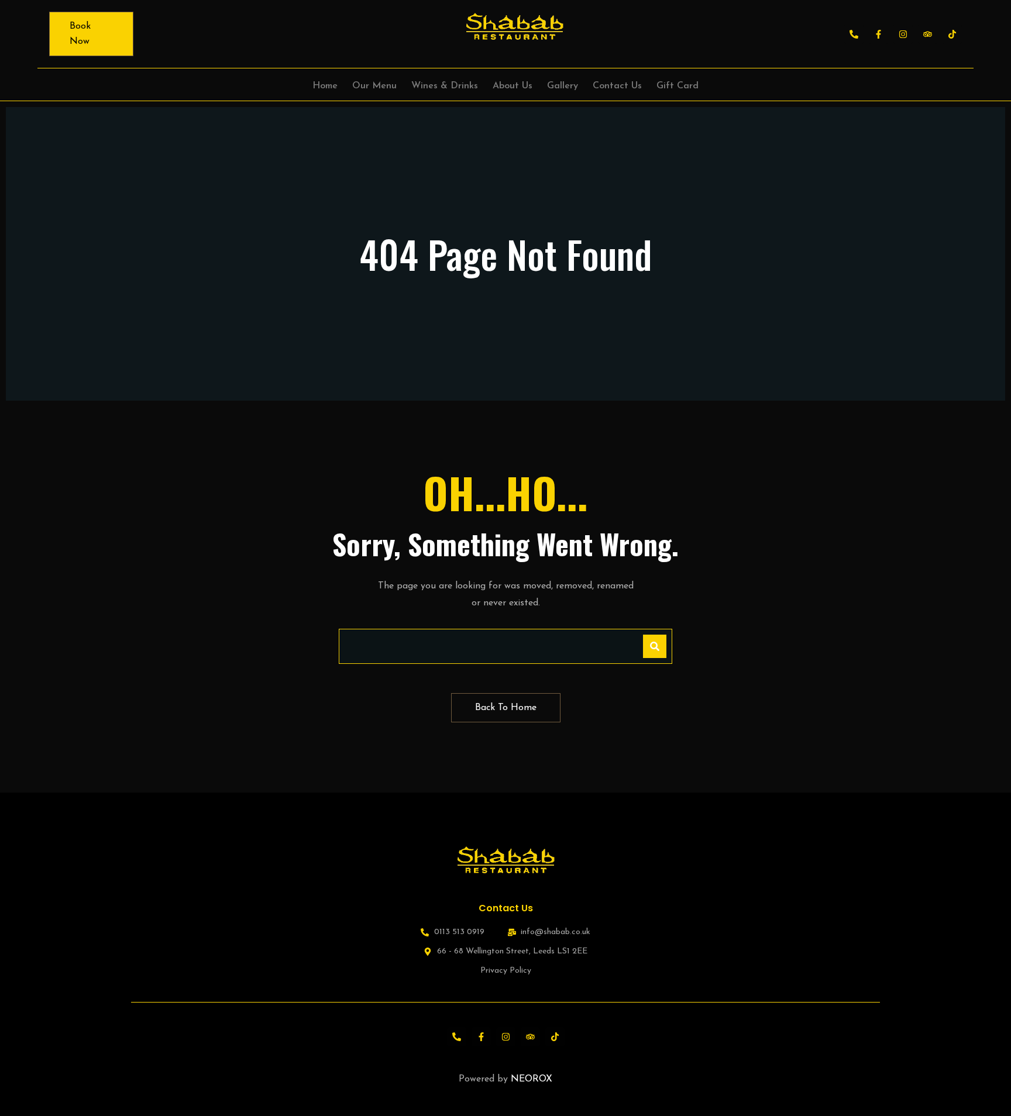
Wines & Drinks (444, 86)
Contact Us (617, 86)
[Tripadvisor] (927, 34)
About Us (512, 86)
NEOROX (531, 1079)
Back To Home (506, 707)
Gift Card (677, 86)
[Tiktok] (952, 34)
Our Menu (374, 86)
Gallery (562, 86)
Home (325, 86)
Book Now (80, 34)
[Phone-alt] (854, 34)
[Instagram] (903, 34)
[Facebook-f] (878, 34)
